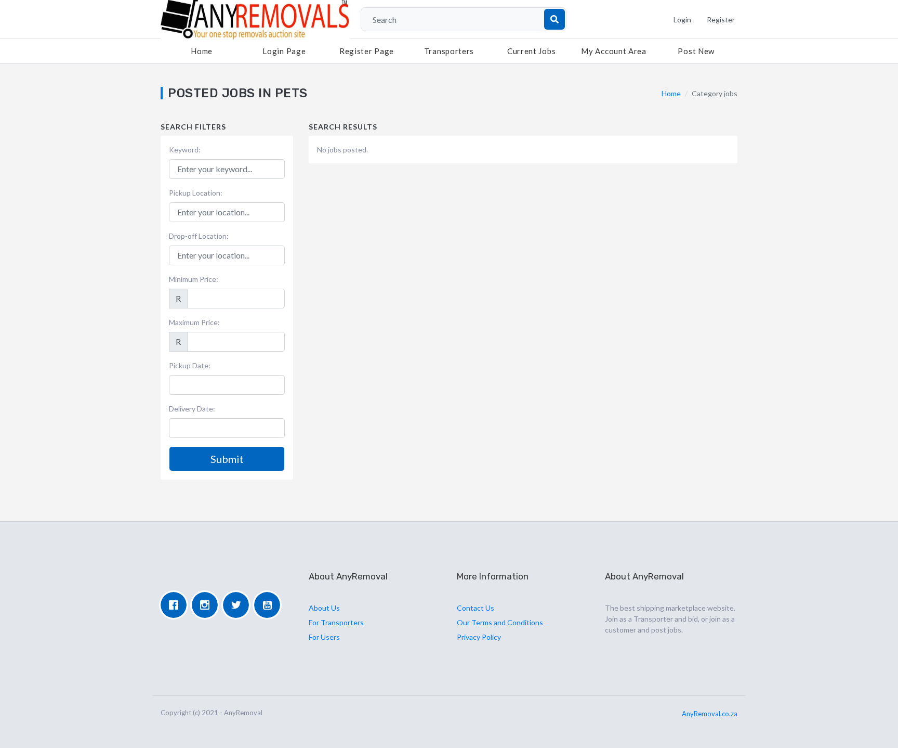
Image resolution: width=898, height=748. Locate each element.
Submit (227, 459)
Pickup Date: (189, 365)
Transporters (449, 51)
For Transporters (336, 622)
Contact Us (475, 607)
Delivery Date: (192, 408)
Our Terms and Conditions (500, 622)
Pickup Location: (195, 192)
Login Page (284, 51)
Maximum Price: (194, 322)
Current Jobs (531, 51)
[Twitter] (238, 605)
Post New (696, 51)
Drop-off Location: (199, 235)
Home (202, 51)
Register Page (366, 51)
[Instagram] (207, 605)
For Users (324, 637)
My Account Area (613, 51)
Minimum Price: (193, 279)
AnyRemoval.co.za (709, 714)
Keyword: (185, 149)
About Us (324, 607)
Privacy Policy (479, 637)
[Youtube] (269, 605)
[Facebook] (176, 605)
